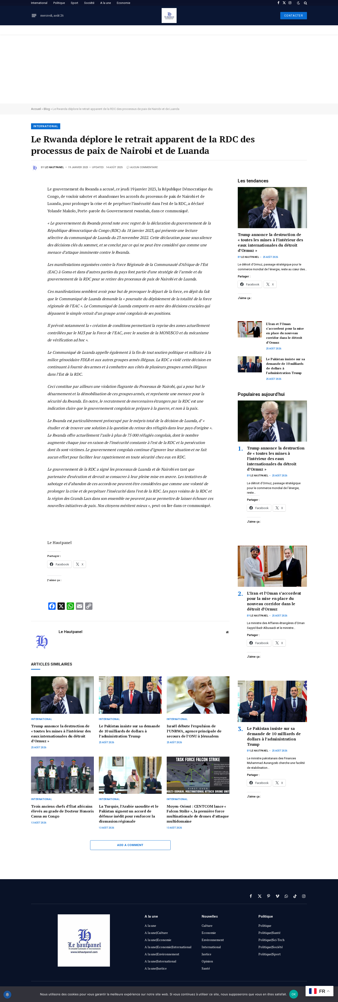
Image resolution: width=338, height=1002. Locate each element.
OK (294, 994)
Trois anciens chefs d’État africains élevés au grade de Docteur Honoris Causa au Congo (62, 811)
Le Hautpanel (54, 167)
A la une (105, 3)
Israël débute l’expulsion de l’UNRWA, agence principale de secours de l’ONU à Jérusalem (194, 731)
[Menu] (34, 16)
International (39, 3)
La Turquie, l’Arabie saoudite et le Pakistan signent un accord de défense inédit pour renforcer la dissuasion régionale (128, 814)
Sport (74, 3)
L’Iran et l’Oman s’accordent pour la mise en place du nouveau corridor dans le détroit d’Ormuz (285, 333)
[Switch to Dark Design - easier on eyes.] (298, 3)
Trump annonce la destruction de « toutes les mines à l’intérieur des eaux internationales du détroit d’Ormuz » (61, 733)
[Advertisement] (169, 69)
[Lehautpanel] (169, 15)
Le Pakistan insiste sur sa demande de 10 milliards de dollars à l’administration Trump (129, 731)
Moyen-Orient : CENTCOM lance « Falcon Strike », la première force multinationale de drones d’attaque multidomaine (198, 814)
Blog (47, 109)
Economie (123, 3)
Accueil (36, 109)
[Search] (305, 3)
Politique (59, 3)
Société (89, 3)
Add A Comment (130, 845)
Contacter (293, 15)
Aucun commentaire (144, 167)
